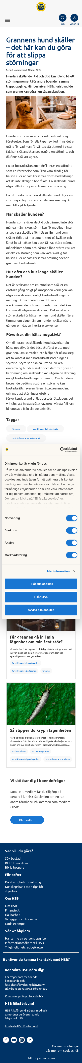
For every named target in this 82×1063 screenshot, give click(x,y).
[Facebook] (6, 1042)
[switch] (71, 530)
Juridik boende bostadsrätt (24, 670)
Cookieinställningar (65, 1046)
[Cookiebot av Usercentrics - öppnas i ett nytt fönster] (60, 449)
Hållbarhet (12, 914)
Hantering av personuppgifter (26, 938)
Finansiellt (12, 910)
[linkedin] (30, 1042)
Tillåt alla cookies (41, 583)
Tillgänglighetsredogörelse (24, 947)
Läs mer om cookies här (62, 1050)
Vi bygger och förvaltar (21, 919)
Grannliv (46, 670)
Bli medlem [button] (27, 820)
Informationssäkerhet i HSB (24, 943)
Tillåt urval (41, 597)
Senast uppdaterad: (16, 69)
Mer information (58, 571)
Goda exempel (15, 923)
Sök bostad (12, 858)
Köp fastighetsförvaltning (23, 882)
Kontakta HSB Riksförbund (21, 1026)
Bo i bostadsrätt (19, 751)
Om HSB (11, 906)
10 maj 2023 (34, 69)
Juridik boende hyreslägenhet (25, 662)
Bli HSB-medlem (16, 863)
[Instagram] (22, 1042)
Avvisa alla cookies (41, 610)
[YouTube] (14, 1042)
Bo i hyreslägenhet (40, 751)
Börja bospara (14, 867)
